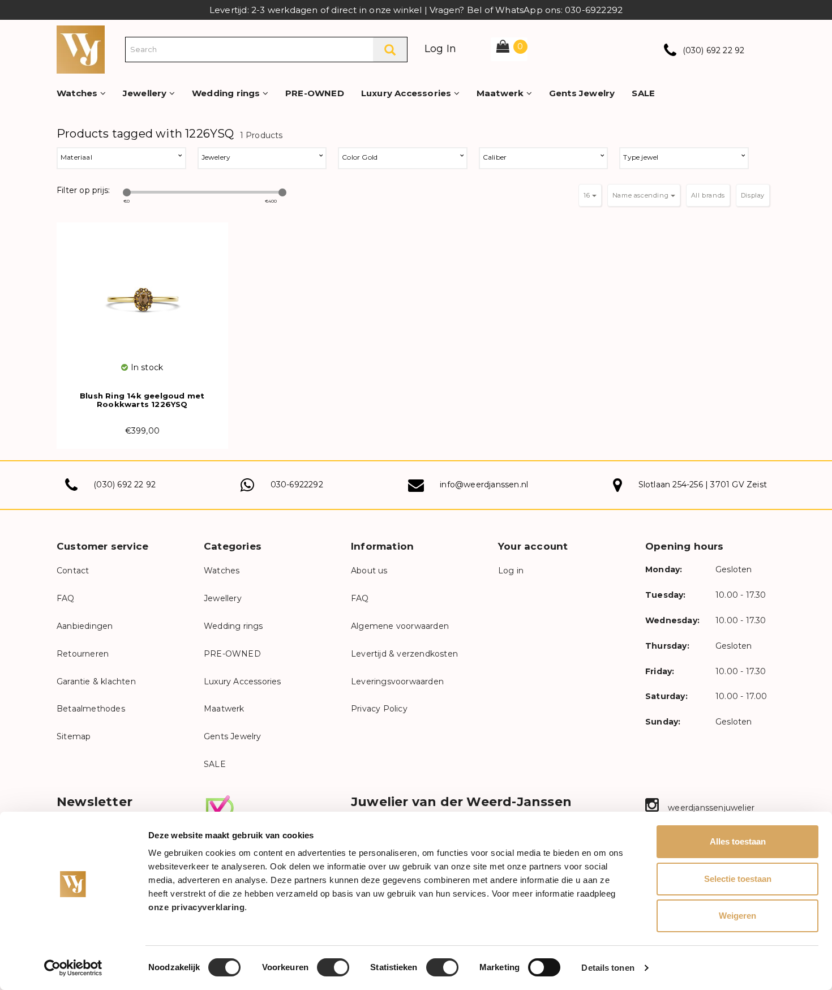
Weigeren (737, 915)
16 (588, 195)
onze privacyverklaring (196, 907)
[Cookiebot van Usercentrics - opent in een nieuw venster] (73, 967)
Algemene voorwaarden (400, 626)
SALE (643, 93)
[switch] (333, 967)
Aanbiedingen (85, 626)
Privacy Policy (379, 709)
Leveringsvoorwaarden (397, 681)
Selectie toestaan (737, 879)
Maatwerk (501, 93)
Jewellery (146, 93)
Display (753, 195)
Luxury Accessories (407, 93)
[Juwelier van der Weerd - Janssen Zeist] (81, 49)
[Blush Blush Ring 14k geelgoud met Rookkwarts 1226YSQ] (142, 291)
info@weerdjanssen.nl (484, 484)
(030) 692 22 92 (714, 50)
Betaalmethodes (91, 709)
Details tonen (607, 967)
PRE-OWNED (314, 93)
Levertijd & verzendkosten (404, 654)
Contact (73, 570)
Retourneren (83, 654)
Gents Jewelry (582, 93)
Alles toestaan (738, 841)
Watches (78, 93)
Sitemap (74, 736)
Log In (440, 48)
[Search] (390, 49)
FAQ (66, 598)
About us (369, 570)
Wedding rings (227, 93)
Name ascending (641, 195)
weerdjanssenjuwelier (710, 808)
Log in (511, 570)
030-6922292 (297, 484)
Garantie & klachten (96, 681)
